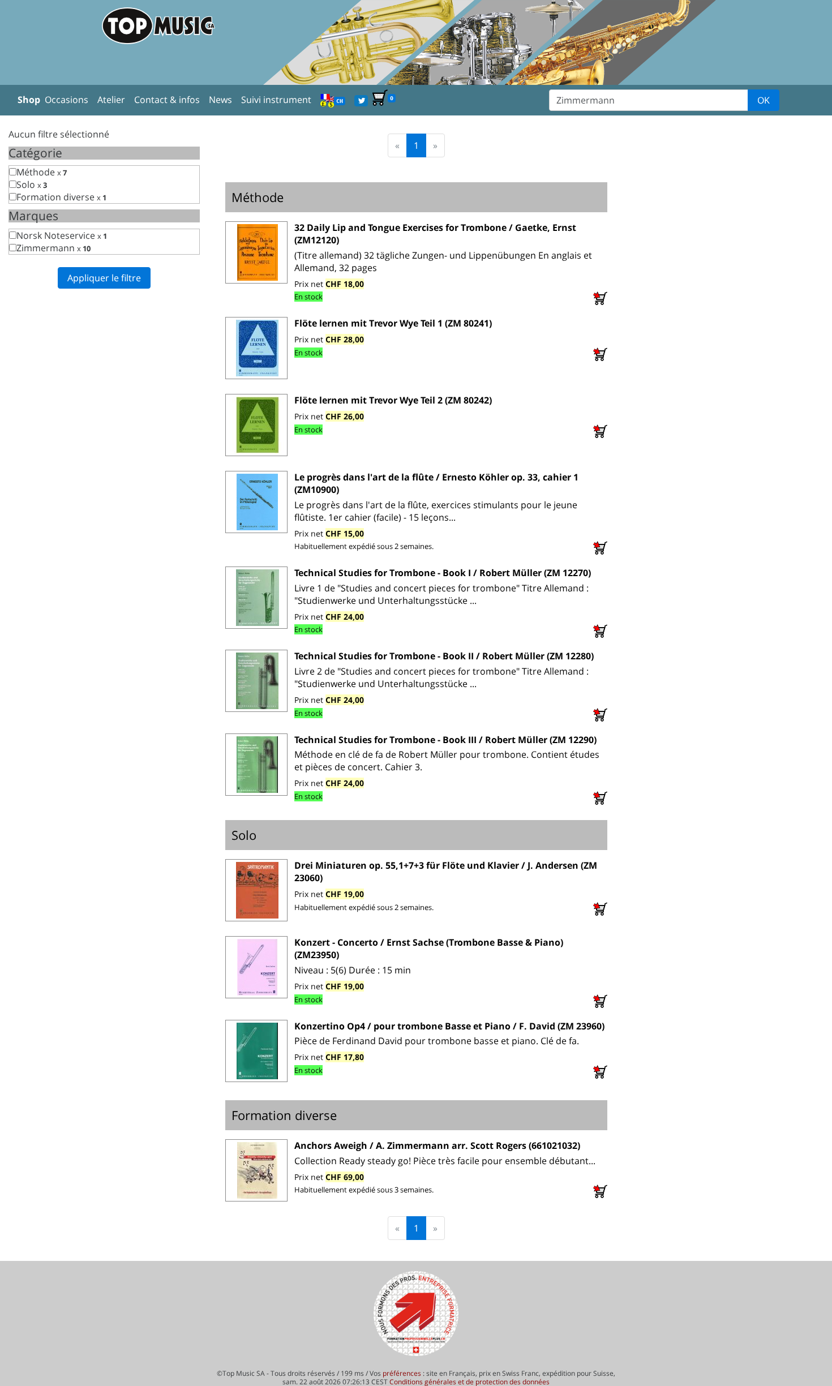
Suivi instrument (276, 99)
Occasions (66, 99)
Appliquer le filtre (104, 278)
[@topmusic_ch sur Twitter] (361, 99)
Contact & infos (167, 99)
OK (763, 100)
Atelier (111, 99)
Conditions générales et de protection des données (469, 1382)
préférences (402, 1373)
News (220, 99)
